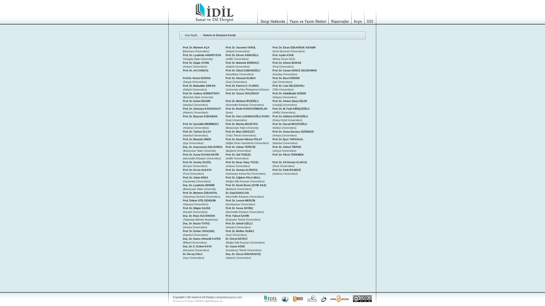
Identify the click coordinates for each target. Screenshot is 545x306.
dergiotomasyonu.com (229, 297)
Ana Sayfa (191, 35)
